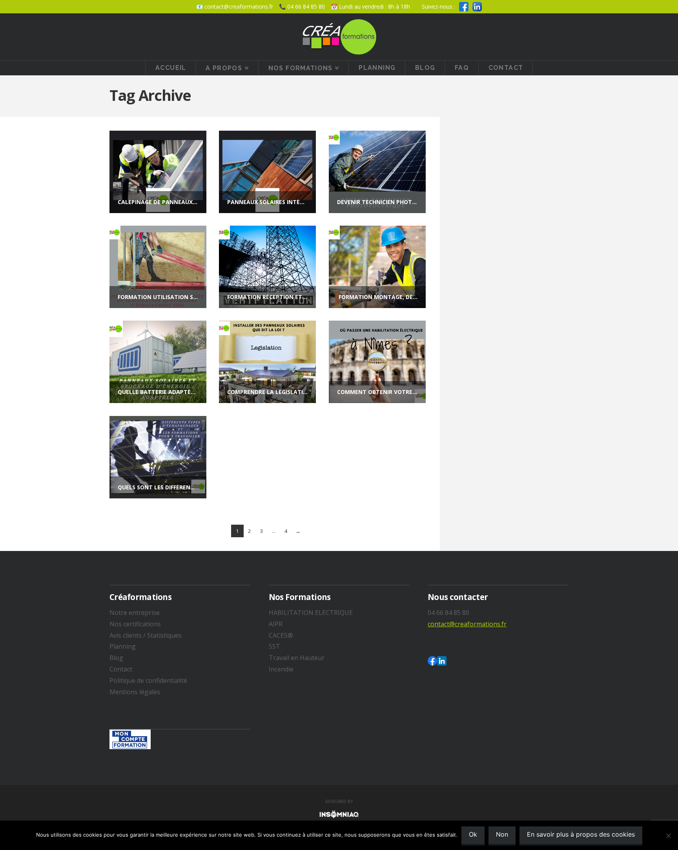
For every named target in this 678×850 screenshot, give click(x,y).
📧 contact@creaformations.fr (234, 7)
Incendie (281, 669)
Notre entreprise (134, 612)
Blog (116, 657)
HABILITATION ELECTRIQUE (311, 612)
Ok (473, 834)
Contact (120, 669)
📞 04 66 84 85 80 (302, 7)
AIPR (275, 624)
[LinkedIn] (477, 6)
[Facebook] (463, 6)
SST (274, 646)
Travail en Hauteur (296, 657)
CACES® (281, 635)
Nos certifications (135, 624)
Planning (122, 646)
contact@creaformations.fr (467, 624)
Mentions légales (134, 692)
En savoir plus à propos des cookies (581, 834)
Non (502, 834)
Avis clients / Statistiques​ (145, 635)
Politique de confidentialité (148, 680)
